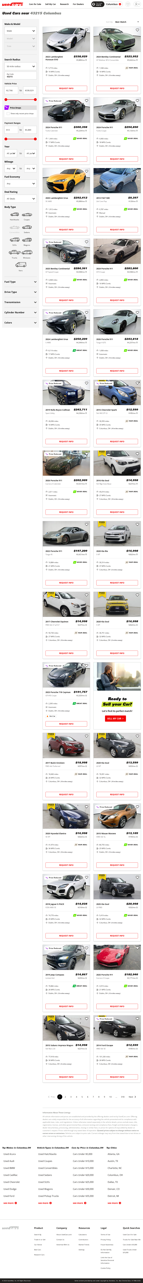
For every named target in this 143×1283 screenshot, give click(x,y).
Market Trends (84, 1245)
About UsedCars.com (64, 1234)
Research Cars (39, 1255)
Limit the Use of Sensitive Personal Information (107, 1260)
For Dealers (78, 4)
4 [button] (76, 1096)
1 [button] (59, 1096)
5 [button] (82, 1096)
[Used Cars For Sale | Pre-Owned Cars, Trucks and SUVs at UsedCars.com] (12, 4)
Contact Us (60, 1240)
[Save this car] (86, 30)
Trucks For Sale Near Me (131, 1240)
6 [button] (87, 1096)
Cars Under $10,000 (130, 1245)
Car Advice (38, 1245)
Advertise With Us (62, 1245)
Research (64, 4)
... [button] (116, 1096)
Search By (37, 1234)
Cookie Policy (105, 1268)
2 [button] (65, 1096)
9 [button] (104, 1096)
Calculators (83, 1234)
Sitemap (81, 1250)
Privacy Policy (106, 1240)
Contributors (83, 1240)
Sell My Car (50, 4)
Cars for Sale (35, 4)
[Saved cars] (127, 4)
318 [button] (122, 1096)
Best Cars (37, 1250)
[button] (132, 1098)
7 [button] (93, 1096)
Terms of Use (105, 1234)
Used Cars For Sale (129, 1234)
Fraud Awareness (107, 1245)
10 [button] (110, 1096)
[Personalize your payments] (86, 60)
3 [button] (71, 1096)
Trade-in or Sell (39, 1240)
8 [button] (98, 1096)
